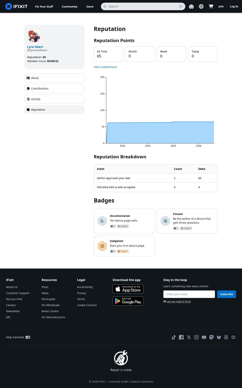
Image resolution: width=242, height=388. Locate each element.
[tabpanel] (156, 140)
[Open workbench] (191, 6)
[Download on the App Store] (128, 288)
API (8, 317)
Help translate (15, 337)
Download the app (126, 280)
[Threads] (226, 337)
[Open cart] (211, 6)
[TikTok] (173, 337)
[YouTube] (204, 337)
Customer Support (17, 293)
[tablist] (54, 93)
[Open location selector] (201, 6)
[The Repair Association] (233, 337)
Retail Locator (50, 311)
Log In (234, 6)
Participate (48, 299)
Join (221, 6)
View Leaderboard (105, 67)
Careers (11, 305)
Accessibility (85, 287)
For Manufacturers (53, 317)
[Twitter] (189, 337)
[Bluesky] (219, 337)
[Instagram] (196, 337)
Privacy (81, 293)
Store (89, 6)
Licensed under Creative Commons (131, 381)
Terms (81, 299)
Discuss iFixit (14, 299)
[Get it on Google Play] (128, 301)
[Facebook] (181, 337)
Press (45, 287)
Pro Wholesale (51, 305)
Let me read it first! (179, 301)
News (45, 293)
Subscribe (226, 294)
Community (69, 6)
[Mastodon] (211, 337)
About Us (12, 287)
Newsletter (13, 311)
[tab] (54, 78)
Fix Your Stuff (44, 6)
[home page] (16, 6)
